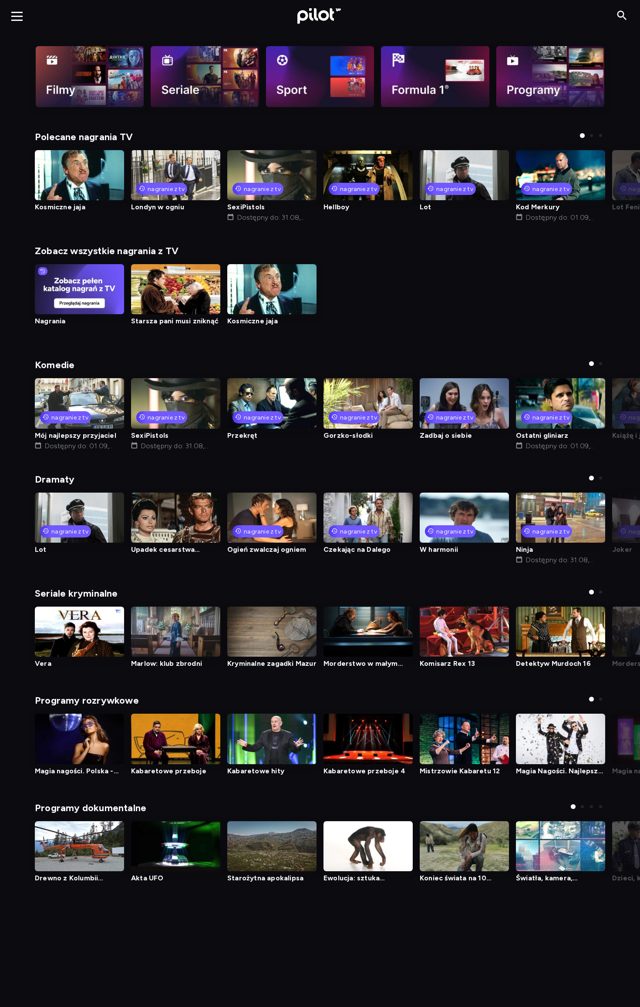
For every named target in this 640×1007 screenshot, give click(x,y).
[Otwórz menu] (17, 16)
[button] (582, 135)
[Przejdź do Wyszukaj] (621, 16)
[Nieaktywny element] (90, 76)
